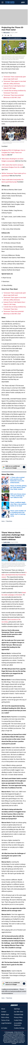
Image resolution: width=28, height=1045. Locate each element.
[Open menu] (2, 2)
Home (3, 521)
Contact (3, 1011)
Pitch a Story (5, 1017)
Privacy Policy (18, 1017)
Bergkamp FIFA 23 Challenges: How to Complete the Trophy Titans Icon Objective (13, 152)
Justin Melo (6, 542)
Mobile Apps (5, 1014)
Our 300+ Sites (18, 1011)
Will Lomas (6, 32)
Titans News (9, 521)
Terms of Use (5, 1020)
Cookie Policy (18, 1020)
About (3, 1009)
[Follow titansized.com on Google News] (24, 467)
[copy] (11, 35)
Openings (17, 1009)
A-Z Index (4, 1028)
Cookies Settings (19, 1028)
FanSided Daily (18, 1014)
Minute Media (10, 1032)
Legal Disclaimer (6, 1023)
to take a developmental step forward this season (14, 575)
